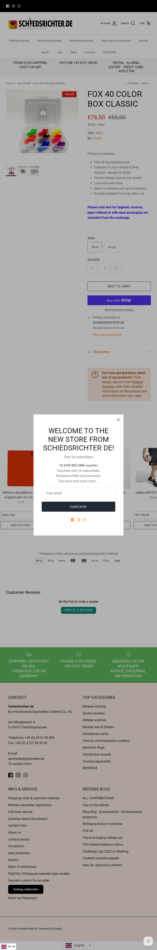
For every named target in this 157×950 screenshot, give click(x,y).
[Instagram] (78, 519)
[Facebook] (72, 519)
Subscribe (78, 506)
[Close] (118, 419)
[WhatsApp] (84, 519)
